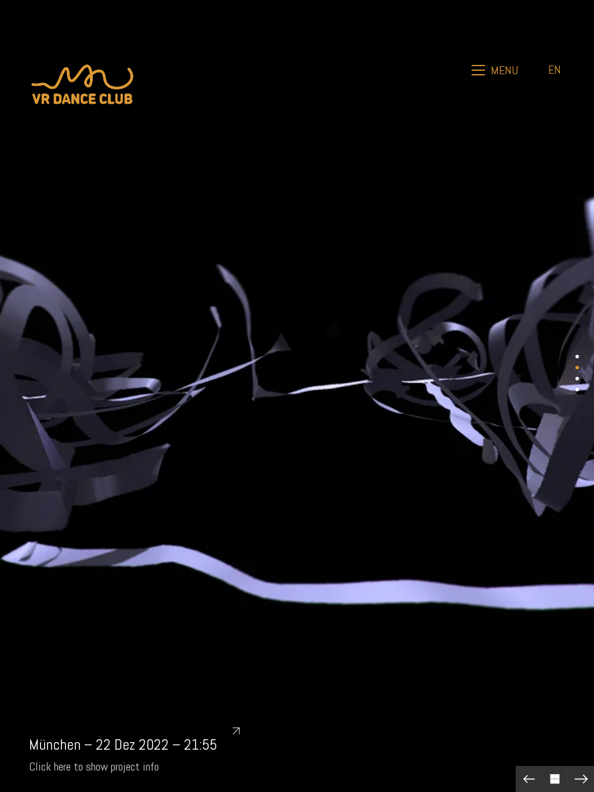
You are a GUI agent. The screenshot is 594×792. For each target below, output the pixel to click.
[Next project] (581, 779)
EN (554, 69)
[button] (496, 70)
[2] (577, 367)
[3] (577, 378)
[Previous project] (529, 779)
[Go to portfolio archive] (555, 779)
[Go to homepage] (82, 70)
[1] (577, 356)
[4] (577, 389)
